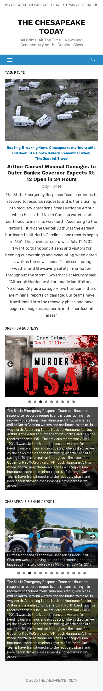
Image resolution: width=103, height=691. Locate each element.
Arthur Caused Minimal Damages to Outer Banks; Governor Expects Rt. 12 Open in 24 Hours (51, 172)
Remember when (75, 153)
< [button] (10, 364)
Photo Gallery (48, 153)
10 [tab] (68, 573)
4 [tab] (46, 401)
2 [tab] (35, 401)
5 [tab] (51, 401)
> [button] (92, 364)
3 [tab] (40, 401)
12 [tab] (79, 573)
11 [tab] (74, 573)
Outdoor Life (23, 153)
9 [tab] (73, 401)
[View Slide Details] (51, 538)
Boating (14, 148)
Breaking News (35, 148)
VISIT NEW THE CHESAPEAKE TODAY (32, 5)
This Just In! (45, 159)
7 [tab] (62, 401)
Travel (62, 159)
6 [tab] (57, 401)
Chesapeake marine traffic (72, 148)
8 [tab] (68, 401)
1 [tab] (29, 401)
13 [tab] (85, 573)
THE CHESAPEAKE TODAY (51, 27)
